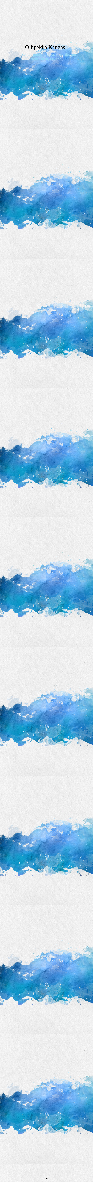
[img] (46, 591)
